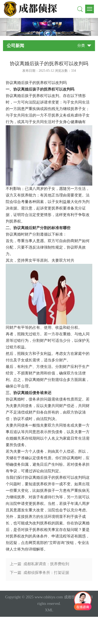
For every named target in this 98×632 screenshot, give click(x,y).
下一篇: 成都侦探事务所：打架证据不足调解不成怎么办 (39, 574)
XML (49, 610)
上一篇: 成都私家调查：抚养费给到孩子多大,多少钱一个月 (39, 565)
